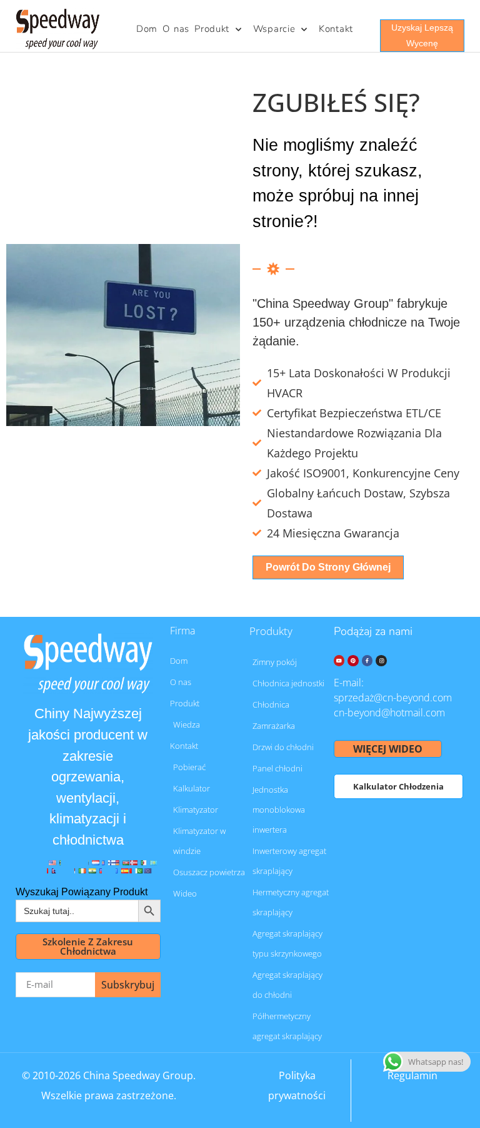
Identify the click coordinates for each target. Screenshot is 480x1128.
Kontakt (336, 29)
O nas (175, 29)
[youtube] (339, 660)
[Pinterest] (353, 660)
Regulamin (413, 1075)
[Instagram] (381, 660)
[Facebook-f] (367, 660)
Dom (147, 29)
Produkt (211, 29)
